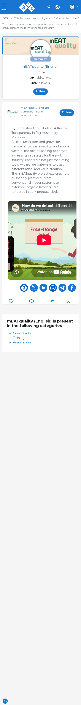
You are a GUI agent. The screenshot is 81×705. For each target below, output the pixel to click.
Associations (22, 342)
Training (19, 338)
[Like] (11, 301)
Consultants (22, 333)
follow (41, 91)
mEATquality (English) (35, 107)
